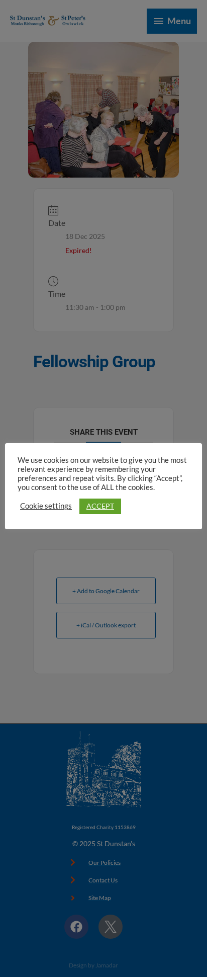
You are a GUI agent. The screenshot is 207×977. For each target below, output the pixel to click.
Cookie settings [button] (46, 506)
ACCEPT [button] (100, 506)
